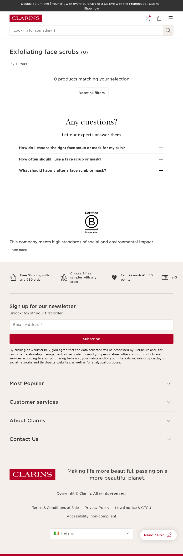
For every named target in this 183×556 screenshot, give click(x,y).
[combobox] (91, 533)
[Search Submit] (168, 30)
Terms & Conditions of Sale (55, 508)
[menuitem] (148, 18)
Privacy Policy (97, 508)
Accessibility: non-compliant (91, 516)
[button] (91, 147)
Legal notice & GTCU (133, 508)
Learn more (18, 250)
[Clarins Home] (26, 18)
